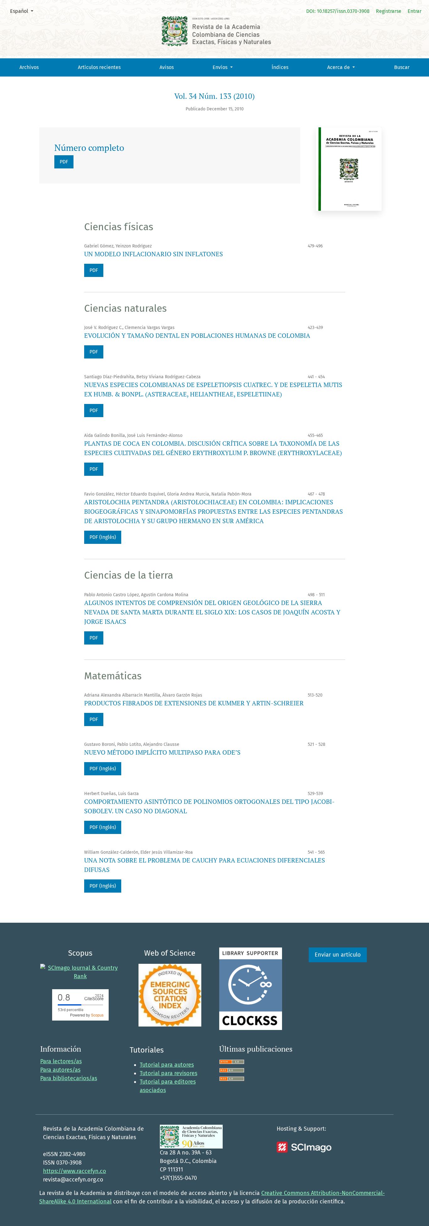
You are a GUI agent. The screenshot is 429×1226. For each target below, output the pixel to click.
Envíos (221, 67)
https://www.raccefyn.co (74, 1171)
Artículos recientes (99, 67)
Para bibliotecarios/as (68, 1078)
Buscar (402, 67)
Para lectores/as (61, 1061)
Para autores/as (60, 1069)
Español (24, 11)
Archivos (29, 67)
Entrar (414, 11)
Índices (280, 67)
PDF (64, 162)
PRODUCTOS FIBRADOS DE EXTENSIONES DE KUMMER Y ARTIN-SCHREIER (194, 703)
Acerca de (339, 67)
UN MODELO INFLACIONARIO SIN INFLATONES (153, 254)
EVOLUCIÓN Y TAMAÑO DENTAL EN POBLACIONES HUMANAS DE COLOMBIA (197, 335)
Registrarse (388, 11)
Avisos (167, 67)
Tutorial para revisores (168, 1073)
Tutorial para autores (167, 1064)
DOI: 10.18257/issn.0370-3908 (338, 11)
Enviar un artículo (338, 954)
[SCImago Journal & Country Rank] (80, 972)
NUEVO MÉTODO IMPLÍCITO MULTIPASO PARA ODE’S (162, 752)
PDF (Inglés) (103, 537)
